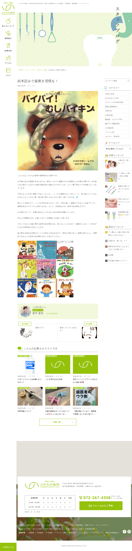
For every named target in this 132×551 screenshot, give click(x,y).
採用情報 (79, 525)
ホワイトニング (96, 533)
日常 (108, 111)
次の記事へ (90, 324)
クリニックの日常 (114, 102)
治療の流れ (30, 525)
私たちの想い (38, 529)
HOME (21, 70)
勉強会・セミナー (113, 119)
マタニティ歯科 (61, 533)
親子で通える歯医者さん (54, 529)
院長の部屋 (111, 107)
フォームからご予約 (102, 506)
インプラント (83, 533)
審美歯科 (72, 533)
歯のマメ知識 (42, 70)
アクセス (8, 63)
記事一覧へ (57, 422)
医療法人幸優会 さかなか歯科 (8, 8)
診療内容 (22, 533)
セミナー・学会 (112, 136)
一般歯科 (31, 533)
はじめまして (112, 98)
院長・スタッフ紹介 (44, 525)
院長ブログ (89, 525)
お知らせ (109, 94)
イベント (109, 132)
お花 (109, 115)
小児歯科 (49, 533)
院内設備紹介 (60, 525)
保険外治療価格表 (111, 533)
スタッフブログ (30, 70)
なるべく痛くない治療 (74, 529)
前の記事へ (26, 324)
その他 (109, 128)
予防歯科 (40, 533)
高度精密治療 (90, 529)
